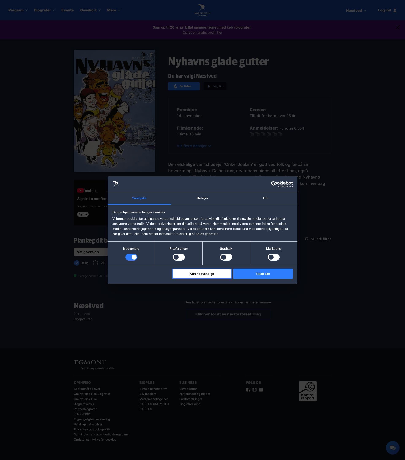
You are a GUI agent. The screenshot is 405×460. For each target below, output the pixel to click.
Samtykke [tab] (139, 198)
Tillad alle (263, 274)
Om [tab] (265, 198)
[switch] (179, 257)
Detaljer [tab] (202, 198)
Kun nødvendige (202, 274)
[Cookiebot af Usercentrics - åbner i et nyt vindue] (274, 184)
